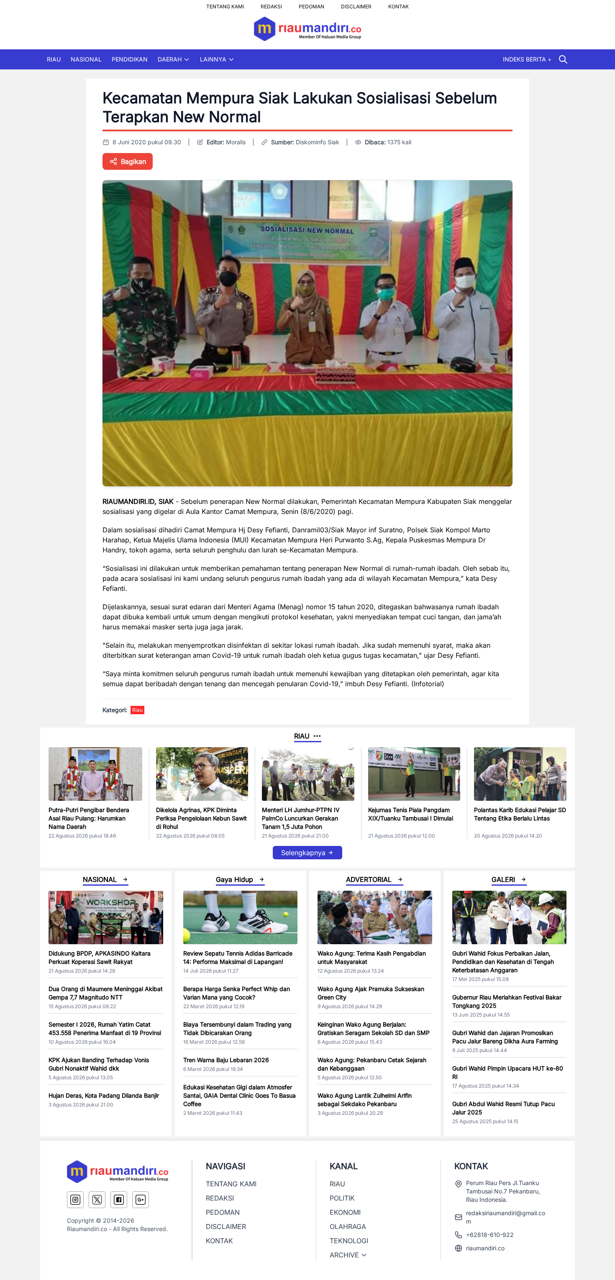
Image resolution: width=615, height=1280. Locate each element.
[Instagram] (75, 1199)
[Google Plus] (140, 1199)
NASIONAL (86, 59)
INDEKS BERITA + (527, 59)
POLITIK (342, 1198)
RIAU (54, 59)
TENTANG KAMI (225, 4)
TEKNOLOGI (349, 1241)
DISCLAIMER (356, 4)
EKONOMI (345, 1212)
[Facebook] (118, 1199)
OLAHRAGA (348, 1226)
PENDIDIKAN (130, 59)
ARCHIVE (344, 1255)
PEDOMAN (311, 4)
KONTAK (398, 4)
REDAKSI (271, 4)
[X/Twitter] (97, 1199)
